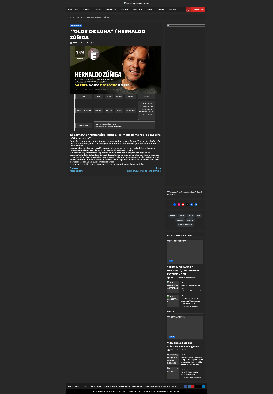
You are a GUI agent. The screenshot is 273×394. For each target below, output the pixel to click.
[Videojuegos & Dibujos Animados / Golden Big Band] (185, 328)
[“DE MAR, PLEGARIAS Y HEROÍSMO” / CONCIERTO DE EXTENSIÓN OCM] (185, 252)
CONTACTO (172, 10)
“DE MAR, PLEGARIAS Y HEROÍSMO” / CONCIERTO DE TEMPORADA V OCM (173, 301)
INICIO (70, 10)
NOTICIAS (150, 10)
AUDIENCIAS (98, 10)
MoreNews (161, 391)
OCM (170, 261)
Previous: (77, 169)
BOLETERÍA (160, 10)
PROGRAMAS (137, 10)
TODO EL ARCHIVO (75, 25)
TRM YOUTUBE (198, 10)
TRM (76, 10)
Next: (144, 169)
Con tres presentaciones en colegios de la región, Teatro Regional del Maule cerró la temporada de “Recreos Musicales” (173, 359)
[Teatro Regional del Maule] (185, 193)
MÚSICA (171, 337)
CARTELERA (125, 10)
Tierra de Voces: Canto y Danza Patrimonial (173, 373)
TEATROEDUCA (111, 10)
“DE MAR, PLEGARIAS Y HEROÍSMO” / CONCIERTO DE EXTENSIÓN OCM (183, 270)
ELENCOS (86, 10)
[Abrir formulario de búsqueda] (183, 9)
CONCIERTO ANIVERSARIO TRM (173, 287)
